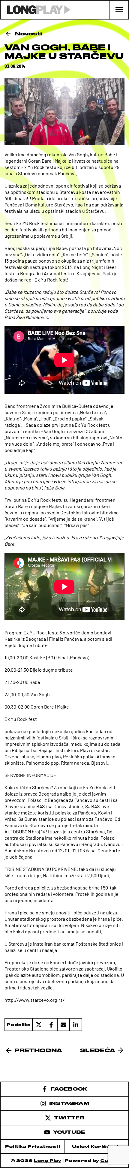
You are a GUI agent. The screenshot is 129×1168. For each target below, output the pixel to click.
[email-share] (63, 1024)
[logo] (35, 9)
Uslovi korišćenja (97, 1146)
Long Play (47, 1160)
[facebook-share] (51, 1024)
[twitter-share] (38, 1024)
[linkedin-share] (75, 1024)
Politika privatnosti (32, 1146)
